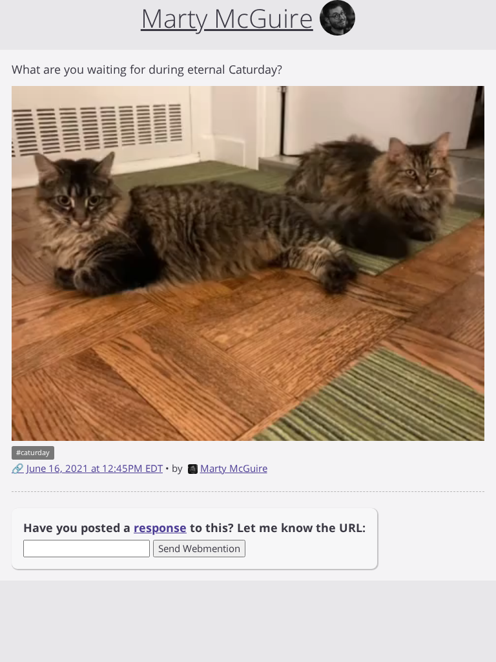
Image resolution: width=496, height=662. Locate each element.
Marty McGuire (233, 468)
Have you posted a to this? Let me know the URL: (194, 527)
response (160, 527)
